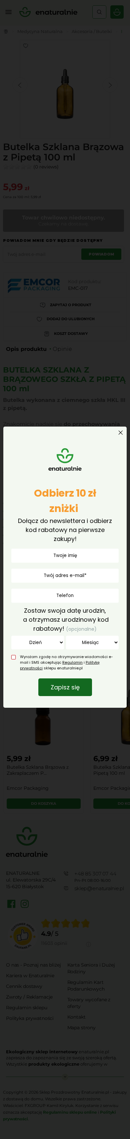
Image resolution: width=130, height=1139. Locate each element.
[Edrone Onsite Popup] (65, 569)
